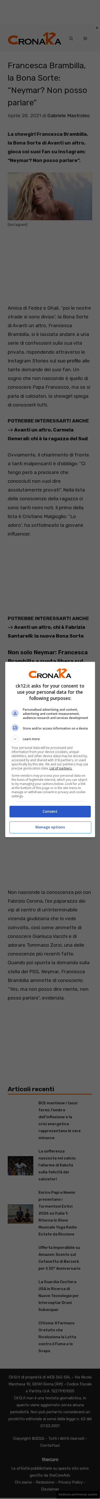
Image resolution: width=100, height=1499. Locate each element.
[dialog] (50, 749)
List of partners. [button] (60, 768)
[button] (50, 739)
